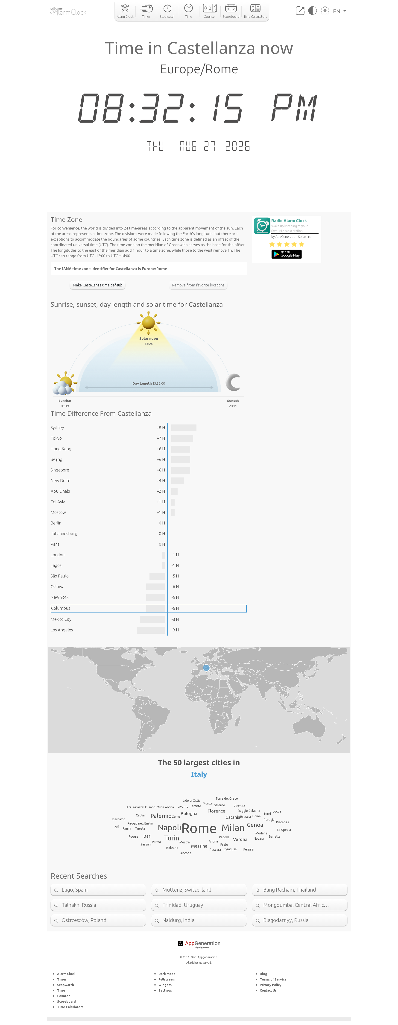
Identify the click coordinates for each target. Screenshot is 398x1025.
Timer (62, 979)
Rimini (127, 828)
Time (61, 990)
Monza (208, 803)
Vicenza (239, 806)
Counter (63, 996)
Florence (216, 810)
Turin (171, 838)
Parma (156, 842)
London (57, 554)
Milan (233, 827)
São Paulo (60, 576)
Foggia (133, 836)
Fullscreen (166, 979)
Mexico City (61, 619)
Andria (213, 841)
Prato (224, 844)
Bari (147, 836)
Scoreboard (66, 1001)
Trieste (140, 828)
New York (59, 597)
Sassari (145, 844)
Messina (199, 845)
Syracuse (230, 849)
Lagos (56, 565)
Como (176, 817)
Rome (199, 828)
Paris (55, 544)
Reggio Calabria (249, 811)
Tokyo (56, 438)
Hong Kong (61, 448)
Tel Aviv (58, 501)
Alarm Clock (66, 974)
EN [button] (337, 11)
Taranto (195, 806)
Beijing (56, 459)
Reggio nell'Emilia (140, 823)
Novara (259, 838)
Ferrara (248, 849)
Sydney (57, 427)
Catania (232, 817)
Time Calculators (70, 1007)
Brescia (245, 817)
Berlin (56, 523)
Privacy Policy (270, 985)
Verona (240, 839)
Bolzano (172, 848)
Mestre (184, 842)
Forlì (116, 827)
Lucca (277, 811)
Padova (224, 837)
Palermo (161, 816)
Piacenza (282, 822)
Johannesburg (64, 533)
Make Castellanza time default (97, 285)
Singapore (60, 470)
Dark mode (167, 974)
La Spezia (284, 830)
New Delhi (60, 480)
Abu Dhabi (60, 491)
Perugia (269, 820)
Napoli (169, 827)
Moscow (58, 512)
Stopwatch (65, 985)
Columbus (60, 608)
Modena (261, 833)
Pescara (215, 849)
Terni (267, 814)
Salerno (219, 805)
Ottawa (57, 586)
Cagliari (141, 815)
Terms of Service (273, 979)
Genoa (255, 825)
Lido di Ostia (191, 800)
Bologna (189, 813)
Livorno (183, 806)
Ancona (185, 853)
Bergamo (118, 819)
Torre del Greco (227, 798)
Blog (263, 974)
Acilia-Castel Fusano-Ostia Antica (150, 807)
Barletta (274, 836)
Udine (256, 816)
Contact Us (268, 990)
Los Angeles (62, 629)
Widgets (165, 985)
